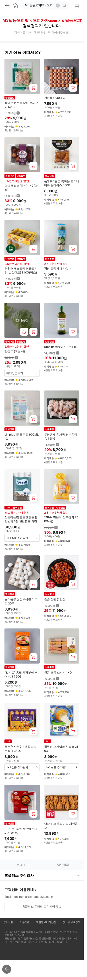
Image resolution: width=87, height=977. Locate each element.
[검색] (65, 6)
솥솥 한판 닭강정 (55, 599)
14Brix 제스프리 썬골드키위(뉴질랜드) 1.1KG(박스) (20, 270)
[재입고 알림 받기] (24, 332)
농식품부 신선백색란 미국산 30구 (20, 601)
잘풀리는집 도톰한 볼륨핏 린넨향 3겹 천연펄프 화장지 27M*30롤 (20, 519)
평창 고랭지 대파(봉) (57, 268)
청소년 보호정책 (71, 922)
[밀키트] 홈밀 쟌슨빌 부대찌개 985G (20, 830)
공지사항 (8, 922)
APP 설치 (63, 864)
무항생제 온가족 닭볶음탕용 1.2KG (60, 436)
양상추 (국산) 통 (14, 351)
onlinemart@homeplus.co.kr (33, 896)
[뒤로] (7, 5)
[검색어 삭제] (58, 6)
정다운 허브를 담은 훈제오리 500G (21, 105)
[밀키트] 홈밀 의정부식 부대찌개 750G (20, 674)
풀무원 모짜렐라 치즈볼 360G (61, 748)
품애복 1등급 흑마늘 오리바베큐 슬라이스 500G (61, 183)
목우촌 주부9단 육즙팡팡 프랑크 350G (20, 748)
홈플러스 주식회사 (19, 875)
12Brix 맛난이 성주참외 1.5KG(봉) (61, 519)
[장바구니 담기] (33, 88)
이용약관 (25, 922)
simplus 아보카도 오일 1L (60, 347)
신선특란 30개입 (55, 97)
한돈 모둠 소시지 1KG (58, 672)
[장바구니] (76, 5)
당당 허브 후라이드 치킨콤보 (61, 825)
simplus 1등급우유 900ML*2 (21, 436)
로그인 (21, 864)
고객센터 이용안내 (19, 889)
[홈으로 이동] (15, 5)
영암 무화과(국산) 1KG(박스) (21, 187)
